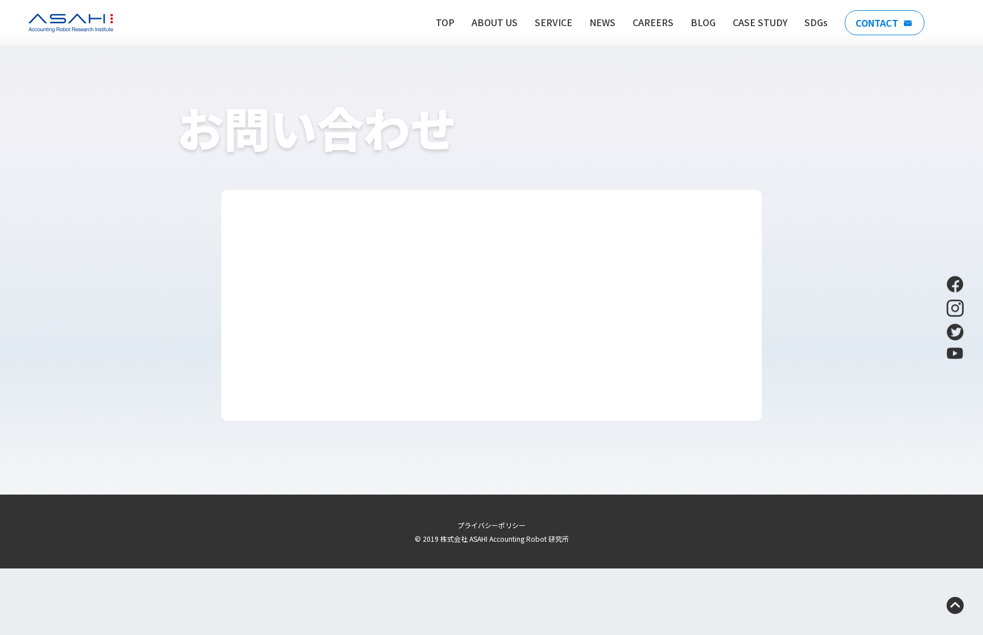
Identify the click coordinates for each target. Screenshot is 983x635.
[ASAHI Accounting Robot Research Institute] (70, 23)
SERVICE (553, 22)
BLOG (703, 22)
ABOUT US (495, 22)
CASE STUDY (760, 22)
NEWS (602, 22)
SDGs (816, 22)
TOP (445, 22)
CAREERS (653, 22)
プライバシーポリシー (491, 525)
